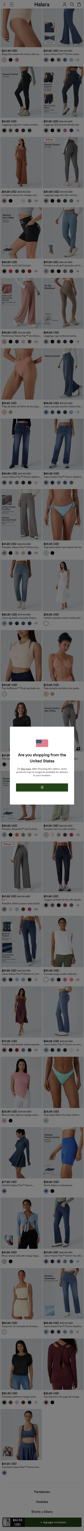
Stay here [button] (26, 768)
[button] (42, 743)
